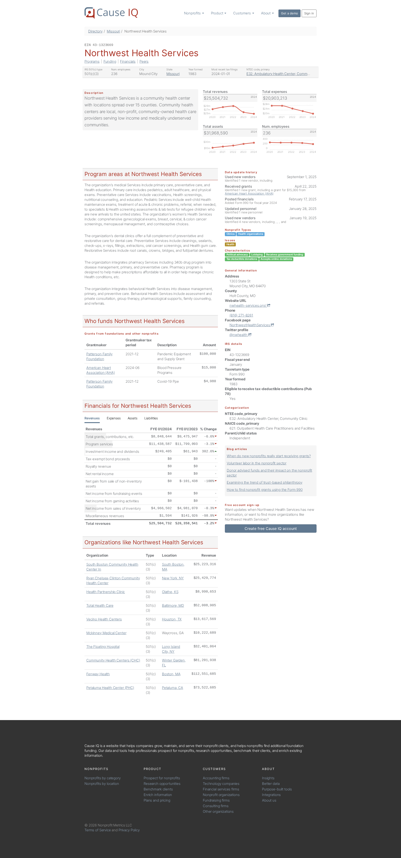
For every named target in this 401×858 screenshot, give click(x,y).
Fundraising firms (216, 800)
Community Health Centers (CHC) (113, 660)
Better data (270, 783)
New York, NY (173, 578)
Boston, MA (171, 674)
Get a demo (289, 13)
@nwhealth (239, 335)
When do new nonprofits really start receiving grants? (269, 456)
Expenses (114, 418)
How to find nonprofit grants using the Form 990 (265, 489)
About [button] (266, 13)
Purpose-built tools (277, 789)
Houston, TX (171, 619)
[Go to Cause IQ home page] (111, 13)
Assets (132, 418)
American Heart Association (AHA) (249, 193)
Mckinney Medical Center (106, 633)
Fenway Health (98, 674)
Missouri (113, 31)
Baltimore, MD (173, 605)
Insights (268, 778)
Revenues (92, 418)
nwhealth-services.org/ (248, 305)
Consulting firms (216, 806)
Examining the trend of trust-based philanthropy (264, 482)
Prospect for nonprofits (162, 778)
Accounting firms (216, 778)
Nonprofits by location (101, 783)
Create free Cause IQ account (271, 528)
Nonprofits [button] (192, 13)
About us (269, 800)
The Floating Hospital (103, 646)
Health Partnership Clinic (105, 592)
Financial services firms (221, 789)
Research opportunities (162, 783)
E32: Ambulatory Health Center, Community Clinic (285, 74)
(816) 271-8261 (241, 315)
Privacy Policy (129, 830)
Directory (95, 31)
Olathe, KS (170, 592)
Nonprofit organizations (221, 795)
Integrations (271, 795)
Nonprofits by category (102, 778)
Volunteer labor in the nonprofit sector (256, 463)
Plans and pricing (157, 800)
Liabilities (151, 418)
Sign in (309, 13)
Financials (128, 61)
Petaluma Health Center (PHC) (110, 687)
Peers (144, 61)
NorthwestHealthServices (250, 325)
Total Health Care (99, 605)
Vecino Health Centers (104, 619)
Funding (109, 61)
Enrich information (158, 795)
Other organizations (218, 811)
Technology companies (221, 783)
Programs (92, 61)
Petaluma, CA (172, 687)
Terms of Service (97, 830)
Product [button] (217, 13)
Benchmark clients (158, 789)
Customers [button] (242, 13)
